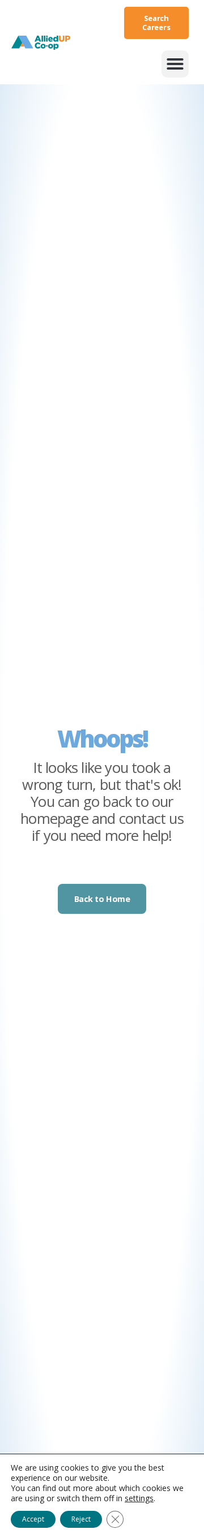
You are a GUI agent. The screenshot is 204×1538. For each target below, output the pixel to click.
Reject (81, 1519)
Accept (33, 1519)
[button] (175, 64)
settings (139, 1498)
